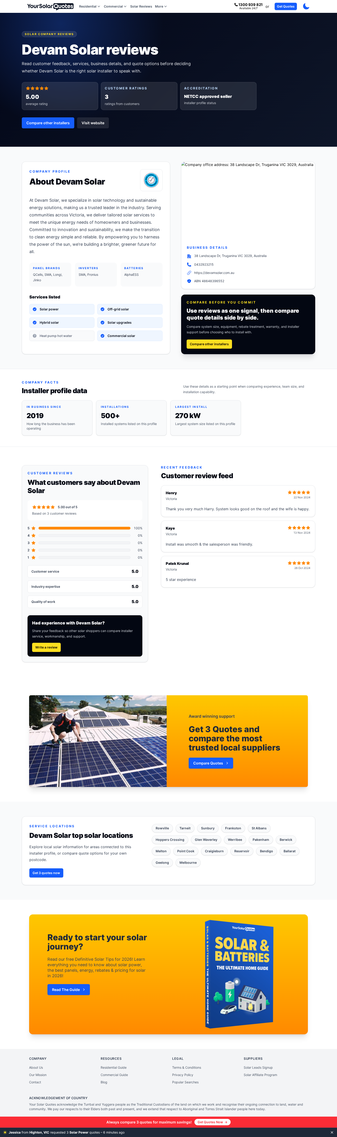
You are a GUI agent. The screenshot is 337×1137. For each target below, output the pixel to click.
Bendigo (266, 851)
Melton (161, 851)
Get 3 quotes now (46, 873)
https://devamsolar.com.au (214, 273)
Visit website (93, 123)
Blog (104, 1082)
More (159, 6)
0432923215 (204, 264)
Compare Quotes (208, 763)
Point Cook (185, 851)
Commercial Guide (114, 1075)
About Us (36, 1067)
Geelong (162, 862)
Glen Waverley (206, 840)
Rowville (162, 828)
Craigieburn (214, 851)
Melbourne (188, 862)
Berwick (286, 840)
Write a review (46, 647)
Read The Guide (66, 989)
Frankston (233, 828)
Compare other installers (48, 123)
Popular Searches (185, 1082)
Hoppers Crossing (170, 840)
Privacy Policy (182, 1075)
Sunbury (208, 828)
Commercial (113, 6)
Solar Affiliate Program (260, 1075)
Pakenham (261, 840)
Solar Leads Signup (258, 1067)
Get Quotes (286, 6)
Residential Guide (114, 1067)
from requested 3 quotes (72, 1132)
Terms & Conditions (186, 1067)
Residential (88, 6)
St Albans (259, 828)
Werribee (235, 840)
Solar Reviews (141, 6)
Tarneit (185, 828)
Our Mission (38, 1075)
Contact (35, 1082)
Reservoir (241, 851)
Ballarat (290, 851)
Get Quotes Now (212, 1122)
